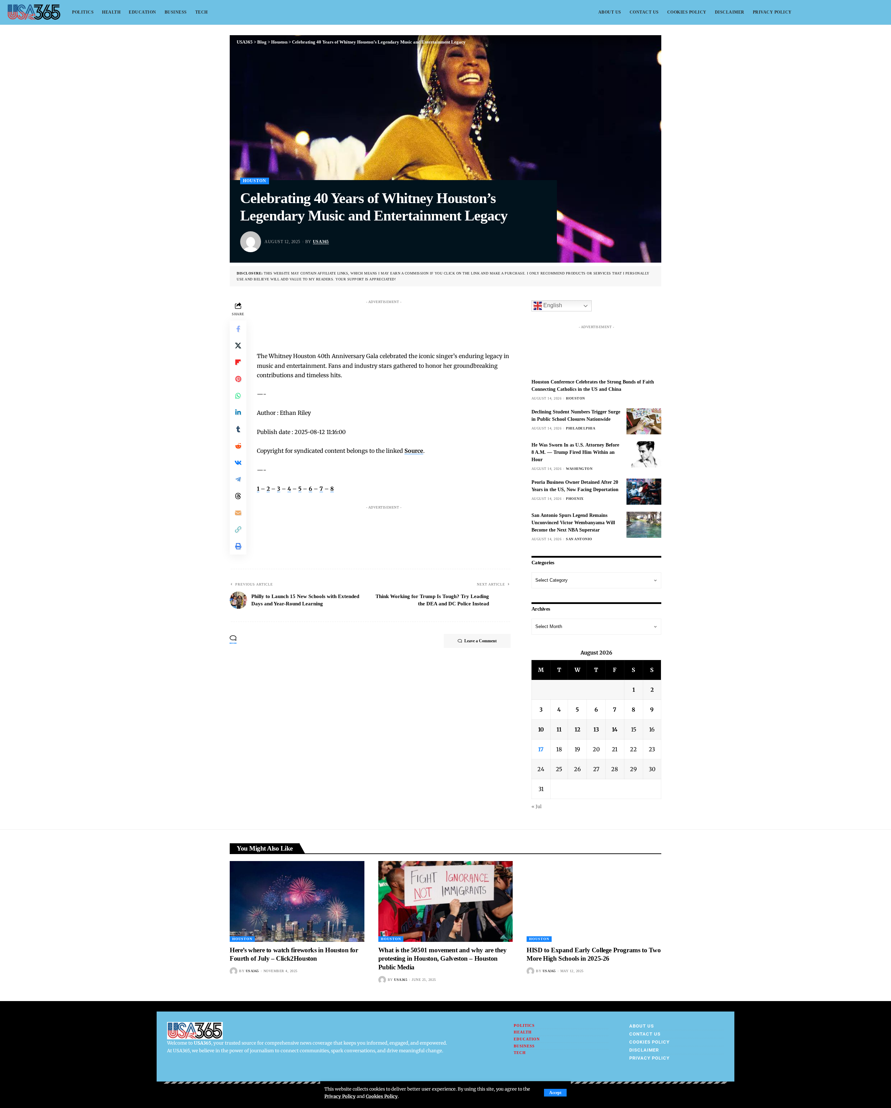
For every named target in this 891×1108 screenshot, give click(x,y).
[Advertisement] (390, 323)
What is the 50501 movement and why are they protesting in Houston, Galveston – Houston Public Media (442, 958)
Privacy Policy (340, 1096)
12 (577, 729)
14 (614, 729)
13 (596, 729)
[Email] (238, 512)
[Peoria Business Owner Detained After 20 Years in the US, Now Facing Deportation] (643, 492)
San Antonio (579, 539)
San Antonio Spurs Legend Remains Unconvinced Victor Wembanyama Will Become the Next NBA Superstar (573, 523)
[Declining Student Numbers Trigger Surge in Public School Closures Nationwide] (643, 421)
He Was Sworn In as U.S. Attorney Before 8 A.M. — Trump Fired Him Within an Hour (575, 452)
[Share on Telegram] (238, 479)
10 (541, 729)
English (552, 306)
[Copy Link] (238, 529)
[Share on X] (238, 345)
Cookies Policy (382, 1096)
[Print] (238, 546)
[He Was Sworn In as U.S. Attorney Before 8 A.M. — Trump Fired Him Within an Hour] (643, 454)
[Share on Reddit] (238, 445)
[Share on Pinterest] (238, 379)
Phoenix (575, 499)
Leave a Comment (480, 640)
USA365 (321, 242)
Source (413, 450)
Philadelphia (580, 428)
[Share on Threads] (238, 496)
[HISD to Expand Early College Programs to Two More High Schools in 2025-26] (594, 901)
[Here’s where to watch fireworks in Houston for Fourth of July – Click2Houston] (297, 901)
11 (559, 729)
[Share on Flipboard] (238, 362)
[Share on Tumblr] (238, 429)
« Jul (536, 806)
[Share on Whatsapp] (238, 395)
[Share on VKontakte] (238, 462)
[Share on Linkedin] (238, 412)
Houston (254, 181)
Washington (579, 469)
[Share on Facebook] (238, 328)
